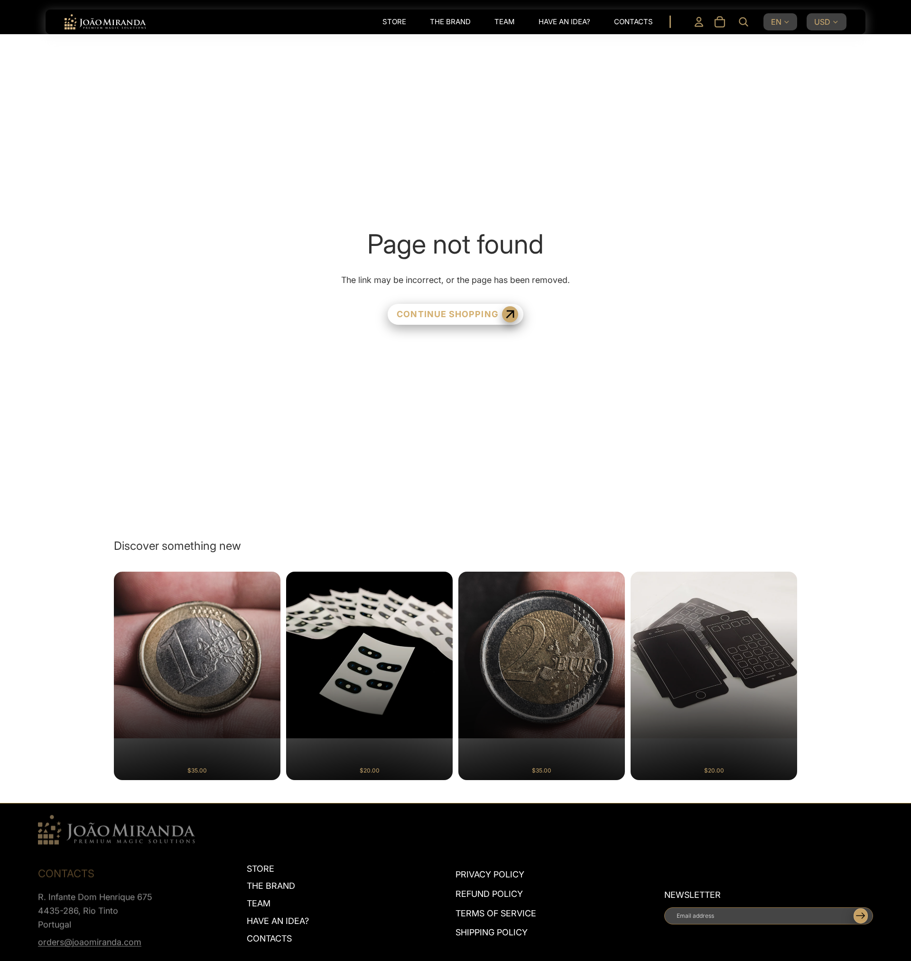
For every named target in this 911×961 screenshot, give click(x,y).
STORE (260, 868)
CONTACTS (269, 938)
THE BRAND (271, 886)
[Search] (743, 21)
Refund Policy (489, 894)
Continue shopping (447, 314)
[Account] (698, 21)
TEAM (258, 903)
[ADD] (265, 765)
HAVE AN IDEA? (278, 921)
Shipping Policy (492, 932)
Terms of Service (496, 913)
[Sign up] (861, 915)
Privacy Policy (490, 874)
